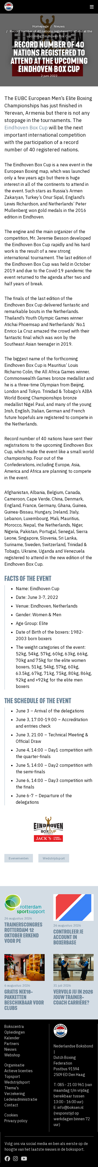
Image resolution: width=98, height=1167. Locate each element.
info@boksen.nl (70, 1107)
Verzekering (14, 1093)
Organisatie (14, 1065)
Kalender (12, 1037)
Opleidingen (14, 1032)
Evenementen (19, 858)
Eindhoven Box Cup (26, 127)
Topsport (12, 1076)
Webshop (12, 1055)
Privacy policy (15, 1120)
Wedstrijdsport (54, 858)
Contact (11, 1105)
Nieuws (59, 26)
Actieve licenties (18, 1070)
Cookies (11, 1115)
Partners (11, 1043)
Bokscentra (14, 1026)
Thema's (11, 1087)
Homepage (40, 26)
